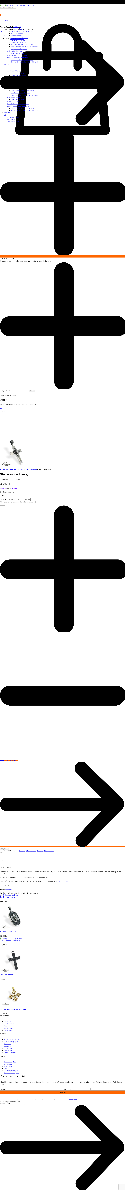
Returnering (8, 1048)
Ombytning (7, 1046)
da (1, 31)
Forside (2, 469)
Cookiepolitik (8, 1030)
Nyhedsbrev (8, 1064)
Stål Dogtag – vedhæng (8, 897)
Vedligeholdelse (9, 1050)
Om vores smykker (10, 1062)
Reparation (7, 1044)
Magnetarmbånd (17, 36)
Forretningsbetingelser (11, 1071)
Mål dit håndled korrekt (11, 1039)
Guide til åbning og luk (11, 1042)
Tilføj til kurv (4, 848)
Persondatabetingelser (11, 1073)
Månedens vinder (9, 1066)
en (4, 35)
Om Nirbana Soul (9, 1024)
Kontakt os (7, 1021)
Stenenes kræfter (9, 1053)
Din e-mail (67, 1089)
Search (32, 390)
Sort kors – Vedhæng (7, 975)
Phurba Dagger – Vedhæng (10, 940)
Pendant (8, 889)
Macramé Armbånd (17, 33)
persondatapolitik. (72, 1099)
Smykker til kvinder (12, 469)
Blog (5, 1026)
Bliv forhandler (8, 1028)
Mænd (6, 20)
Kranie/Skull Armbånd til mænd (21, 31)
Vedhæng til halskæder (28, 469)
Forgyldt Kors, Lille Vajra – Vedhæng (13, 1009)
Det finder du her (64, 881)
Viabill (5, 1068)
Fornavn (3, 1089)
